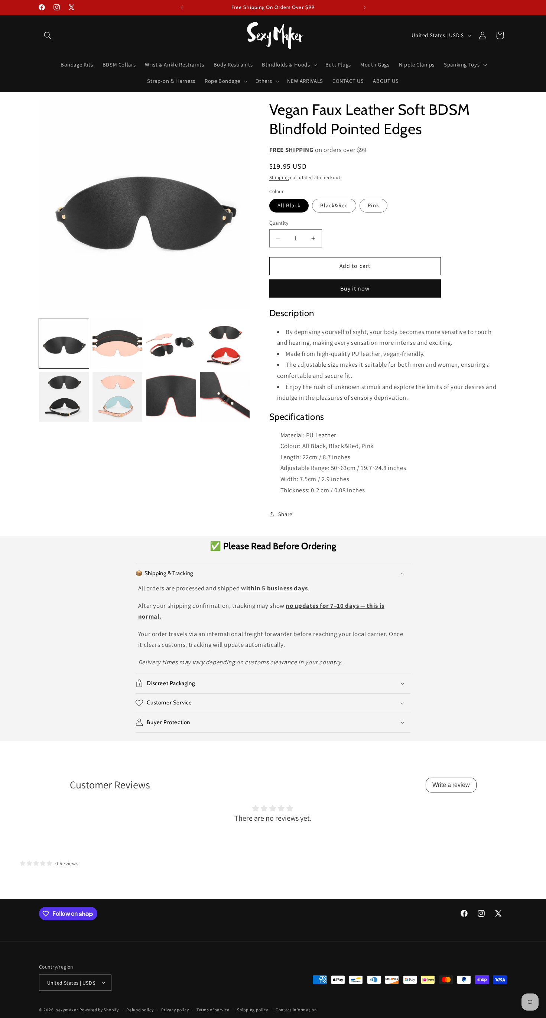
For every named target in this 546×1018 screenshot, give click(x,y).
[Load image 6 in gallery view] (225, 343)
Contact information (296, 1009)
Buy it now (355, 288)
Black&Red (334, 205)
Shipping (279, 177)
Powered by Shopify (98, 1009)
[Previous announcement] (181, 7)
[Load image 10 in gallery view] (225, 397)
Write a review (451, 785)
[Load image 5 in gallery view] (171, 343)
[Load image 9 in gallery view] (171, 397)
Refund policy (140, 1009)
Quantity (279, 223)
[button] (47, 35)
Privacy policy (175, 1009)
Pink (373, 205)
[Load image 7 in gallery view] (64, 397)
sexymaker (67, 1009)
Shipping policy (252, 1009)
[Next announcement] (364, 7)
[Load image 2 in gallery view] (117, 343)
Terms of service (213, 1009)
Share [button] (285, 513)
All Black (288, 205)
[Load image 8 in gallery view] (117, 397)
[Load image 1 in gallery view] (64, 343)
